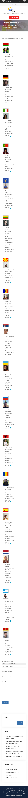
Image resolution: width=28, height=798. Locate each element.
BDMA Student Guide (11, 769)
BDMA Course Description (12, 772)
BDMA (14, 11)
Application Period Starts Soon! (14, 756)
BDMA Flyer (9, 775)
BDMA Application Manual (12, 778)
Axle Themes (19, 795)
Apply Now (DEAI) (14, 17)
